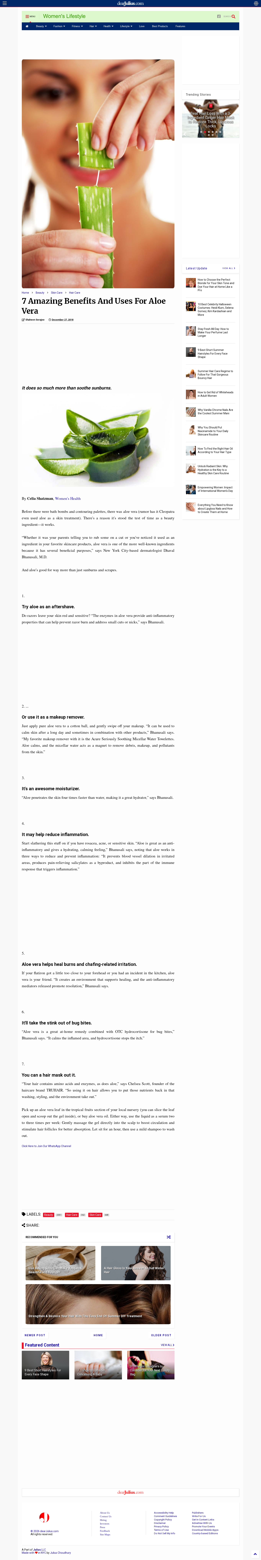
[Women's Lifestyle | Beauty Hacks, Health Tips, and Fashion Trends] (64, 18)
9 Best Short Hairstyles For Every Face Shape (43, 1372)
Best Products (160, 26)
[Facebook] (219, 16)
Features (180, 26)
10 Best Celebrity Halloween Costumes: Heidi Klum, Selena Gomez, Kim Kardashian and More (215, 309)
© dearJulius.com (45, 1531)
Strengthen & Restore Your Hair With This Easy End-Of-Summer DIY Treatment (85, 1316)
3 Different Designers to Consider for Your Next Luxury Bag (150, 1370)
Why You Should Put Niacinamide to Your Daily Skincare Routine (213, 431)
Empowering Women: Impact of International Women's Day (215, 489)
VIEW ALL (228, 268)
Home (25, 292)
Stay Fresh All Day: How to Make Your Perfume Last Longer (213, 332)
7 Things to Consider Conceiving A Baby (91, 1372)
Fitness (76, 26)
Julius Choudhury (60, 1552)
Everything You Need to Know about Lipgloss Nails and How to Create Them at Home (215, 508)
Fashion (57, 26)
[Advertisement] (98, 44)
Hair (92, 26)
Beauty (40, 26)
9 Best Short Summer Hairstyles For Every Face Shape (213, 353)
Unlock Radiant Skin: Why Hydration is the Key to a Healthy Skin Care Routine (213, 470)
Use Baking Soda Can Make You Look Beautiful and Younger (55, 1270)
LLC (39, 1549)
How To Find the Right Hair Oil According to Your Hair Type (215, 450)
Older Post (161, 1335)
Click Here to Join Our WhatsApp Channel (46, 1146)
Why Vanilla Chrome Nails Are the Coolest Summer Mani (215, 411)
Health (107, 26)
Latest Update (196, 268)
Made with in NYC (34, 1552)
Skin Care (56, 292)
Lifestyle (125, 26)
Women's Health (68, 498)
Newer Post (35, 1335)
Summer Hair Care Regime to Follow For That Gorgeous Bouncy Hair (215, 375)
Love (141, 26)
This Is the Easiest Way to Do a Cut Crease (210, 124)
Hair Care (74, 292)
